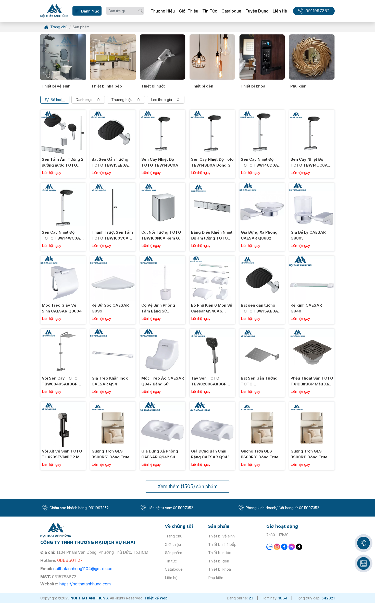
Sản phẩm (173, 552)
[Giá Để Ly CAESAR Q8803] (311, 185)
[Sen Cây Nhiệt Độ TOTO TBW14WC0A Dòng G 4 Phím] (63, 185)
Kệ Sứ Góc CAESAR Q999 (110, 308)
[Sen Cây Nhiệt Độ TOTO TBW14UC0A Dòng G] (311, 112)
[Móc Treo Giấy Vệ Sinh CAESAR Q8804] (63, 258)
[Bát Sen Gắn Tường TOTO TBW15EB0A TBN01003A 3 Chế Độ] (112, 112)
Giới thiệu (188, 11)
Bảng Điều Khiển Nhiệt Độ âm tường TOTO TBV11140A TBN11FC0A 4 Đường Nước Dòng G (211, 235)
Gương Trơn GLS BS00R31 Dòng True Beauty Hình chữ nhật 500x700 (261, 454)
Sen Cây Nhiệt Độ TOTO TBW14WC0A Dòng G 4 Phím (61, 235)
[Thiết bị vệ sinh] (63, 57)
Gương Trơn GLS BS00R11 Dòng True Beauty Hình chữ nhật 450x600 (311, 454)
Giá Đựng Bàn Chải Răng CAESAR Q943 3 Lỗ (212, 454)
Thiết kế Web (156, 598)
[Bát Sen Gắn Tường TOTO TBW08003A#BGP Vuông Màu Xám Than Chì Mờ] (262, 331)
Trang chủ (173, 536)
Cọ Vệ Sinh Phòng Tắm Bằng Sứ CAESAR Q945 (158, 308)
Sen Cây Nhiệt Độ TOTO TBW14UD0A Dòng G (259, 162)
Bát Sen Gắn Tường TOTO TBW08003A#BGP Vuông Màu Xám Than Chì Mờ (262, 381)
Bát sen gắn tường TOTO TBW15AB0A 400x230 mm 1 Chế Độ (262, 308)
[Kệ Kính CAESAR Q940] (311, 258)
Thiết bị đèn (202, 86)
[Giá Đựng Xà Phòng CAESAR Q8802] (262, 185)
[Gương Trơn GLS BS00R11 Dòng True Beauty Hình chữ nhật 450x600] (311, 404)
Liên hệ (280, 11)
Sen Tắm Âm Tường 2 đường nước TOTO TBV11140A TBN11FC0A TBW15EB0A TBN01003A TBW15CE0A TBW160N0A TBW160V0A (62, 162)
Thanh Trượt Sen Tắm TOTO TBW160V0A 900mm (112, 235)
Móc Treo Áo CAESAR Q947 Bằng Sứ (162, 381)
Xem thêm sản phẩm (187, 486)
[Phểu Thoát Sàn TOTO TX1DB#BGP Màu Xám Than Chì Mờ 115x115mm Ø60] (311, 331)
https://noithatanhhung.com (85, 583)
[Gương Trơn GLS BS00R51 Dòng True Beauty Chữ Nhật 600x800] (112, 404)
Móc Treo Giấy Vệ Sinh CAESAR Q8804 (62, 308)
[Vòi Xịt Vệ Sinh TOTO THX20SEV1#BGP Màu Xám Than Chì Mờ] (63, 404)
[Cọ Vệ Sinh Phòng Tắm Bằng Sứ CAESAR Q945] (162, 258)
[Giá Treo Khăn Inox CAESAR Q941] (112, 331)
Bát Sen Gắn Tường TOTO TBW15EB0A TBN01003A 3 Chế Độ (112, 162)
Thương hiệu (163, 11)
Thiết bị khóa (253, 86)
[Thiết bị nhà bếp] (113, 57)
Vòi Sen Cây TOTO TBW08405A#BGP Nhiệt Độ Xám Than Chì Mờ (60, 381)
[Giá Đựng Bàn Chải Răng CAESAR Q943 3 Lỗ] (212, 404)
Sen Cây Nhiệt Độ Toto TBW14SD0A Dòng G (212, 162)
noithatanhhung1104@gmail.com (83, 568)
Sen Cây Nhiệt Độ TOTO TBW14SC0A (159, 162)
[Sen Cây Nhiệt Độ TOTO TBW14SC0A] (162, 112)
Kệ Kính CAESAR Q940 (306, 308)
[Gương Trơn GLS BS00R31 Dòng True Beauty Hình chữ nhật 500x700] (262, 404)
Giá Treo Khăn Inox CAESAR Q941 (110, 381)
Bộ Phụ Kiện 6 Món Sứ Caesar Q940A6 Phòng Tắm (211, 308)
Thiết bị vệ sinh (56, 86)
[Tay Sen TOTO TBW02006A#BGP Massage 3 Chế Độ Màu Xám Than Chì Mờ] (212, 331)
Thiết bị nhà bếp (106, 86)
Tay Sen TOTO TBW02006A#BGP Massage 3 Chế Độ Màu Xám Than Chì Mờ (212, 381)
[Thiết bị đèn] (212, 57)
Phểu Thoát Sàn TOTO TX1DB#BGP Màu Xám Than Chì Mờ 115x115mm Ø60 (312, 381)
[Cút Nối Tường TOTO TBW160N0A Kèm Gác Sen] (162, 185)
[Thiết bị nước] (162, 57)
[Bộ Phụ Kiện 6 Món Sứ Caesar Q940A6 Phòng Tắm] (212, 258)
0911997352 (317, 10)
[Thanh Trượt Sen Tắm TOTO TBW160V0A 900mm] (112, 185)
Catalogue (231, 11)
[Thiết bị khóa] (262, 57)
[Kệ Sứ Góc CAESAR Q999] (112, 258)
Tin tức (209, 11)
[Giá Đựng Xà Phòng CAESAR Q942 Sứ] (162, 404)
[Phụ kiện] (312, 57)
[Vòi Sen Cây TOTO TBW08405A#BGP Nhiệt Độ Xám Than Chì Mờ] (63, 331)
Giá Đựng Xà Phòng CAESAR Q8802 (259, 235)
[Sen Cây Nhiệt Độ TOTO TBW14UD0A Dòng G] (262, 112)
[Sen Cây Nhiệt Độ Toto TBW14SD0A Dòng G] (212, 112)
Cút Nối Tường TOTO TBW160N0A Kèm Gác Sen (162, 235)
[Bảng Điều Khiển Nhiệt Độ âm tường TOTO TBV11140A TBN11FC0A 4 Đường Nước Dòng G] (212, 185)
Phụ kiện (298, 86)
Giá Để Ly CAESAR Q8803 (308, 235)
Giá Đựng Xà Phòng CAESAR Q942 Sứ (159, 454)
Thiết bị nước (153, 86)
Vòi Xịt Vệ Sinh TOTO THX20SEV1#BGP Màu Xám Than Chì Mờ (63, 454)
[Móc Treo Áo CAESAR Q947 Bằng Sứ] (162, 331)
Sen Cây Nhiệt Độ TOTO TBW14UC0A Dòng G (309, 162)
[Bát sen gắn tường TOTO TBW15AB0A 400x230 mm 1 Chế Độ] (262, 258)
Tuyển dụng (257, 11)
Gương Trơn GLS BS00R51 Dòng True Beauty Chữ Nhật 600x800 (111, 454)
